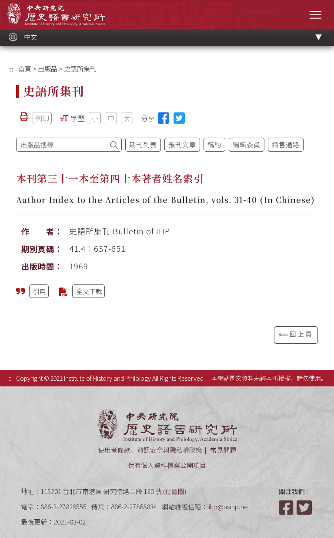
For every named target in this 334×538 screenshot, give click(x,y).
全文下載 (89, 291)
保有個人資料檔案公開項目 (167, 465)
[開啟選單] (315, 14)
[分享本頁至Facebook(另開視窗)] (163, 118)
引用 (39, 291)
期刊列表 (143, 144)
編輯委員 (247, 144)
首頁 (24, 68)
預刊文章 (182, 144)
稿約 (214, 144)
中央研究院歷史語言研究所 (56, 14)
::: (10, 68)
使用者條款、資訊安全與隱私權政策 (150, 449)
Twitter (305, 507)
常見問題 (223, 449)
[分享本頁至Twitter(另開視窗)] (179, 118)
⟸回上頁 (296, 333)
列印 (42, 118)
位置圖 (174, 491)
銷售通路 (286, 144)
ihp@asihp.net (229, 506)
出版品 (47, 68)
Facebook (287, 507)
